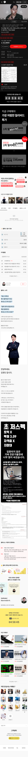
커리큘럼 (14, 21)
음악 (3, 695)
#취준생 (12, 26)
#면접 (3, 26)
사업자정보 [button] (23, 748)
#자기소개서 (7, 26)
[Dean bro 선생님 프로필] (24, 600)
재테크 (24, 695)
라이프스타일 (24, 711)
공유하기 (6, 46)
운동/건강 (17, 703)
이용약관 (4, 748)
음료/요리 (17, 710)
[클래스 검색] (14, 2)
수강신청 (18, 46)
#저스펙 (16, 26)
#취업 (3, 25)
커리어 (3, 719)
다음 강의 (23, 21)
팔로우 (7, 32)
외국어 (10, 695)
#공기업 (14, 25)
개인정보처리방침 (11, 748)
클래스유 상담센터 (15, 738)
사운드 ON (24, 6)
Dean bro (3, 32)
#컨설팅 (21, 25)
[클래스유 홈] (5, 2)
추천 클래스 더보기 (13, 681)
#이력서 (17, 25)
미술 (3, 710)
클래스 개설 (19, 2)
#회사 (10, 25)
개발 (10, 703)
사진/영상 (10, 710)
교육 (18, 695)
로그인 (24, 2)
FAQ (17, 748)
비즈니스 (3, 703)
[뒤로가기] (2, 2)
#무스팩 (7, 25)
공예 (25, 703)
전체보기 (10, 719)
